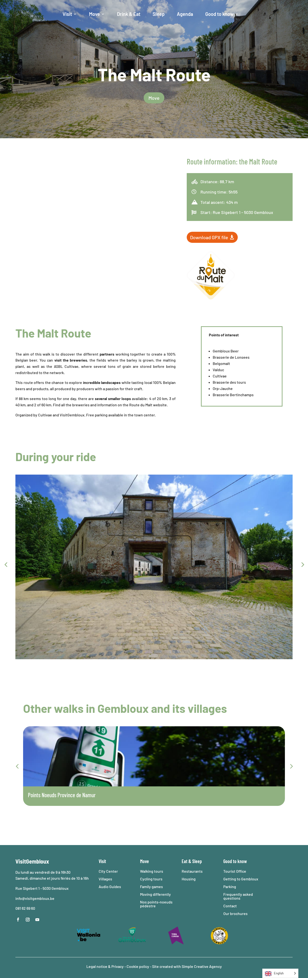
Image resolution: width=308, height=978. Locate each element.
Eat (184, 861)
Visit (67, 14)
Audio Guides (110, 886)
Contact (230, 905)
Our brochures (235, 913)
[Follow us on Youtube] (37, 919)
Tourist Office (234, 871)
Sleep (159, 14)
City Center (108, 871)
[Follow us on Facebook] (18, 919)
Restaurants (192, 871)
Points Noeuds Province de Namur (62, 794)
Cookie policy (138, 966)
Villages (105, 879)
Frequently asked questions (238, 896)
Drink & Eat (128, 14)
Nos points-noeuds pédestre (156, 904)
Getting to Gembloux (240, 879)
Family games (151, 886)
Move (94, 14)
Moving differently (155, 894)
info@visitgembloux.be (35, 898)
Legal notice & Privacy (105, 966)
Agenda (185, 14)
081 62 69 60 (25, 908)
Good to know (219, 14)
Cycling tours (151, 879)
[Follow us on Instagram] (28, 919)
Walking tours (151, 871)
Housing (189, 879)
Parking (229, 886)
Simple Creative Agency (202, 966)
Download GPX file (209, 237)
